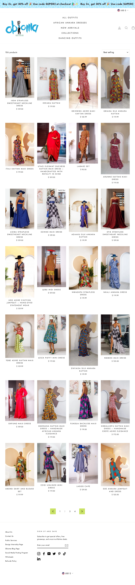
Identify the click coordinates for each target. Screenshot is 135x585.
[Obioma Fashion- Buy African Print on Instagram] (38, 553)
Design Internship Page (14, 544)
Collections (70, 33)
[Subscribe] (66, 545)
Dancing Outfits (70, 38)
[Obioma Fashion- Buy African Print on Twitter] (54, 553)
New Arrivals (70, 27)
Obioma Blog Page (12, 548)
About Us (8, 532)
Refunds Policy (10, 561)
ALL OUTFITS (70, 17)
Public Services (11, 540)
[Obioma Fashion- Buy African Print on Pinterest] (59, 553)
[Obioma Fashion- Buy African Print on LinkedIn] (38, 558)
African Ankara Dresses (70, 22)
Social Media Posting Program (16, 552)
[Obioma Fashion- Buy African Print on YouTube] (49, 553)
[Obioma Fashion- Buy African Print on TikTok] (64, 553)
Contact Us (9, 536)
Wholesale (9, 557)
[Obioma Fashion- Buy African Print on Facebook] (43, 553)
